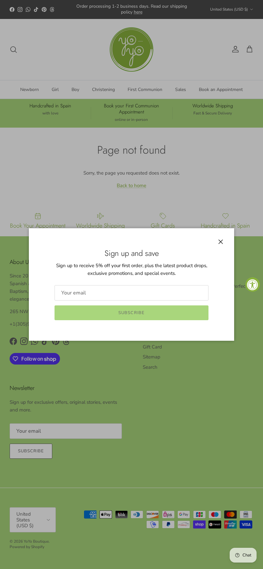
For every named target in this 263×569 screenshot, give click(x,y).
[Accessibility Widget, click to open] (252, 284)
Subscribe (131, 313)
